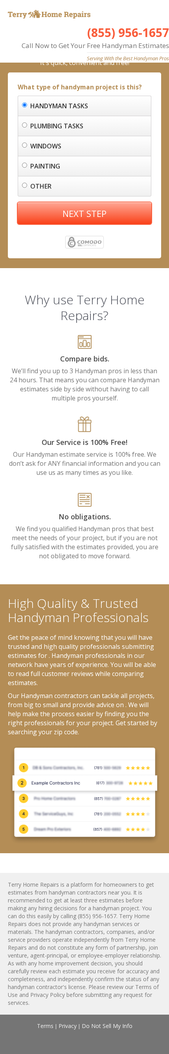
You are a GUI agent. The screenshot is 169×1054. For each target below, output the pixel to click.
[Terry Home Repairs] (48, 13)
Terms (45, 1026)
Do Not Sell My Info (107, 1026)
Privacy (68, 1026)
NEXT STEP (84, 213)
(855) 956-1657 (128, 32)
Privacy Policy (47, 994)
